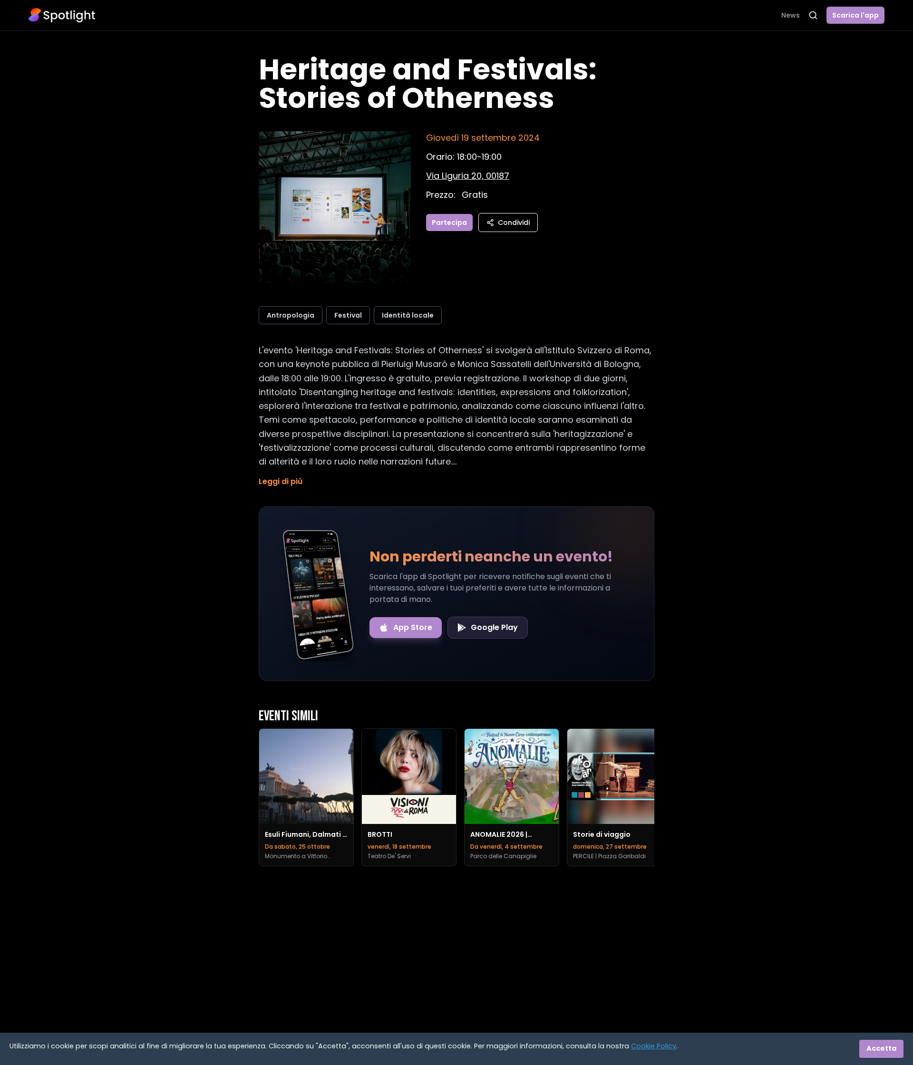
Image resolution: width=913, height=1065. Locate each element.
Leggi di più (280, 481)
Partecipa (449, 222)
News (790, 15)
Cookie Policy (653, 1046)
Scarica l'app (855, 15)
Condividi (514, 222)
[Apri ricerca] (813, 15)
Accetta (881, 1048)
